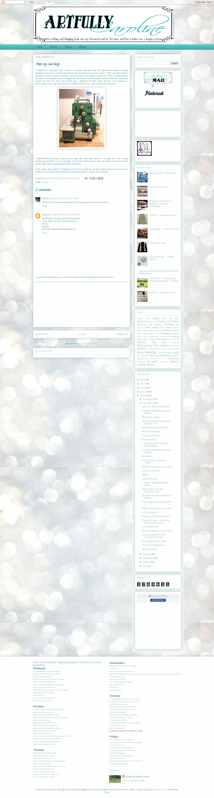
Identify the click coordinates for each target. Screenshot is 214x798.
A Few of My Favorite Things (42, 720)
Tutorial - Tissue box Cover (162, 292)
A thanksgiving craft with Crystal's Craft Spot (153, 536)
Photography (144, 345)
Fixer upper (142, 333)
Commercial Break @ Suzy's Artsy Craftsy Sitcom (124, 723)
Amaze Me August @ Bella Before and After (46, 741)
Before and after (170, 318)
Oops (164, 342)
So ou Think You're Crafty (117, 745)
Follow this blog (158, 600)
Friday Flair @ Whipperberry (117, 753)
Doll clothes (166, 327)
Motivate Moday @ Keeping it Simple (44, 731)
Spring (176, 352)
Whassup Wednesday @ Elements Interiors (122, 707)
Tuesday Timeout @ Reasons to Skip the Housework (49, 761)
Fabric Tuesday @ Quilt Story (42, 763)
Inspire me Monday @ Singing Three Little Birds (47, 728)
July (145, 566)
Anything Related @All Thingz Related (44, 753)
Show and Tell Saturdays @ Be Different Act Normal (48, 679)
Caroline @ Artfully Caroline (137, 776)
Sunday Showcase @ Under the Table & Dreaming (48, 685)
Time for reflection (151, 435)
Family (166, 330)
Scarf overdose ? (150, 512)
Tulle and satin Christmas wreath (154, 461)
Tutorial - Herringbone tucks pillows (155, 484)
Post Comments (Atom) (87, 343)
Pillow (156, 345)
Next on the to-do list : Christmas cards (153, 490)
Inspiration (174, 339)
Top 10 (162, 358)
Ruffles (140, 352)
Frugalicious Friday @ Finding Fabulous (121, 748)
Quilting (141, 348)
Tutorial (140, 361)
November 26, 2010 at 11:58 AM (64, 198)
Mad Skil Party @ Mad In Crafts (42, 733)
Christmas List (144, 324)
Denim (148, 327)
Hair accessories (151, 336)
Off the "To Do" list (158, 187)
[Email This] (91, 178)
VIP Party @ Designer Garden (42, 700)
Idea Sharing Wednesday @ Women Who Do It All (124, 674)
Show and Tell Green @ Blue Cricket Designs (123, 666)
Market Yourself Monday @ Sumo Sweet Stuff (47, 738)
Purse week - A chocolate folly (163, 229)
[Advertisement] (81, 304)
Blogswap (152, 321)
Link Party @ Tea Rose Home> (118, 704)
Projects (164, 345)
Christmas (173, 321)
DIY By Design (113, 687)
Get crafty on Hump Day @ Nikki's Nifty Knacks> (124, 701)
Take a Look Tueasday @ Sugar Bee (44, 756)
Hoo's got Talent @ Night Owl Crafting (120, 682)
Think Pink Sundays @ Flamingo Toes (44, 687)
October (147, 554)
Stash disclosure (149, 478)
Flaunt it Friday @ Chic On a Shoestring (121, 740)
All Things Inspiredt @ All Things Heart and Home (124, 699)
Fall (159, 330)
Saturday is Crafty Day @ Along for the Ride (46, 674)
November (148, 403)
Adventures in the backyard (154, 427)
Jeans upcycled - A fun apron (162, 173)
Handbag (175, 336)
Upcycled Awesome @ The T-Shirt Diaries (122, 671)
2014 (143, 379)
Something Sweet (164, 352)
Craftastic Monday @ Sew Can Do (43, 712)
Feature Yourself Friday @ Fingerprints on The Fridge (125, 742)
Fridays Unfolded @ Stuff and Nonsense (121, 756)
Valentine (164, 361)
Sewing (45, 182)
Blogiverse (142, 321)
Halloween (164, 336)
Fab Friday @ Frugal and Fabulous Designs (122, 750)
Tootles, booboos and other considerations (155, 444)
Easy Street (142, 330)
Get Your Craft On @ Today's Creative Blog (46, 774)
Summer (175, 355)
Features (68, 47)
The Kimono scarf (157, 242)
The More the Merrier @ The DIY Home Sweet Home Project (51, 736)
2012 (143, 387)
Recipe (169, 348)
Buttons (82, 47)
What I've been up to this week (156, 466)
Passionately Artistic (115, 690)
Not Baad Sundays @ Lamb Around (43, 692)
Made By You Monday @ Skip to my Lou (45, 744)
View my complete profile (133, 780)
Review (176, 349)
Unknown (46, 214)
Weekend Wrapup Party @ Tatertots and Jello (47, 671)
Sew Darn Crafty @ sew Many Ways (44, 698)
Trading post (172, 358)
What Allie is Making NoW (117, 728)
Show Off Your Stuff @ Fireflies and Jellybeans (123, 715)
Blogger (107, 792)
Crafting (168, 324)
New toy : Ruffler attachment (156, 406)
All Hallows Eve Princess (153, 545)
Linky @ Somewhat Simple (117, 712)
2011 (143, 391)
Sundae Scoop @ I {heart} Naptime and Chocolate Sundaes (51, 690)
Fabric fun (152, 330)
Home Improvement (159, 339)
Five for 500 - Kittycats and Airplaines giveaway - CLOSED (163, 279)
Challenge (161, 321)
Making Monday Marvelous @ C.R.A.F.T (45, 723)
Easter (176, 327)
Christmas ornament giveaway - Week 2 (156, 451)
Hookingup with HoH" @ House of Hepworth (122, 709)
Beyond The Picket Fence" (117, 679)
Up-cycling (152, 361)
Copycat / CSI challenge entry (156, 516)
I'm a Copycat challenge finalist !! (156, 503)
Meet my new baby (151, 431)
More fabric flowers (151, 417)
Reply (44, 206)
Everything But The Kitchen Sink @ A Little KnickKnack (126, 761)
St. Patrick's (142, 355)
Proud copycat (148, 439)
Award (148, 318)
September (148, 558)
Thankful (140, 358)
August (146, 561)
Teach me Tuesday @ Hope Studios (44, 771)
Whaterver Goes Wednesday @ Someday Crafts (155, 674)
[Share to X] (96, 178)
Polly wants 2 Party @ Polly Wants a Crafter (46, 715)
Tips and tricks (151, 358)
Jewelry (141, 342)
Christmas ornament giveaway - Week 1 (156, 496)
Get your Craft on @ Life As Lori (119, 720)
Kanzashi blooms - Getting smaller (161, 258)
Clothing (158, 324)
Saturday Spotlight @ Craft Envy (43, 676)
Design (155, 327)
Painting (175, 342)
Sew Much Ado (113, 669)
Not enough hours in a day (154, 541)
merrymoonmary (159, 789)
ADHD (140, 318)
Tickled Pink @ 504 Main (116, 758)
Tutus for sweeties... (151, 470)
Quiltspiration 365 (156, 348)
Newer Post (41, 334)
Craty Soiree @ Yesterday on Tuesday (120, 717)
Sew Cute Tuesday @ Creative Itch (43, 769)
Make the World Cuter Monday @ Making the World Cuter (50, 717)
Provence (175, 345)
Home (39, 47)
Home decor (143, 339)
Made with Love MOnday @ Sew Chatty (45, 725)
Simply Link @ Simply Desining (118, 763)
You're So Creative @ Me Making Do (44, 682)
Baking (156, 318)
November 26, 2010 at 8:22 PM (65, 214)
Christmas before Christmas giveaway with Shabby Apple (158, 272)
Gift (157, 333)
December (148, 399)
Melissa (45, 198)
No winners (147, 456)
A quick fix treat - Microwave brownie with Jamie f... (155, 521)
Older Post (122, 334)
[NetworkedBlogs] (158, 596)
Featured (174, 330)
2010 (143, 395)
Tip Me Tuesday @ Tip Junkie (42, 758)
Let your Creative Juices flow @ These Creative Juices (49, 766)
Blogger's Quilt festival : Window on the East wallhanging (160, 203)
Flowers (151, 333)
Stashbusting (162, 355)
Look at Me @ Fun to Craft (117, 725)
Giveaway (166, 333)
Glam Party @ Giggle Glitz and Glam (44, 777)
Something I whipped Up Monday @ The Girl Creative (49, 709)
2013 (143, 383)
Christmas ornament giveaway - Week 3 (156, 412)
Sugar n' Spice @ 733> (116, 685)
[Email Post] (86, 178)
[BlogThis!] (93, 178)
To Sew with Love (38, 695)
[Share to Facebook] (99, 178)
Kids (153, 342)
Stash (151, 355)
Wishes (150, 364)
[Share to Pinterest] (102, 178)
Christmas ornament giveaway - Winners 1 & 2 (156, 422)
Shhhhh (145, 474)
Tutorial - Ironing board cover (163, 215)
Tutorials (53, 47)
